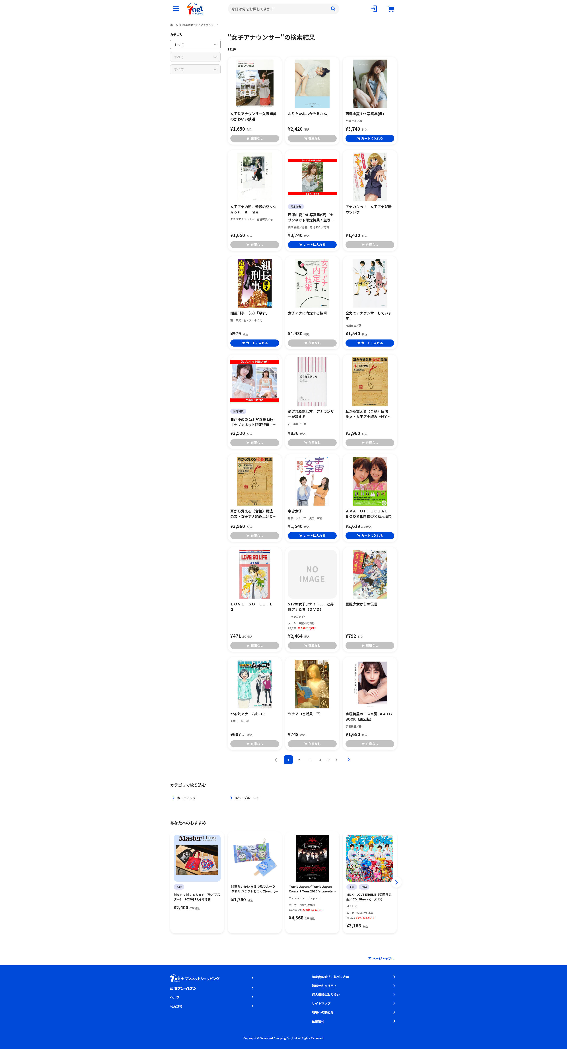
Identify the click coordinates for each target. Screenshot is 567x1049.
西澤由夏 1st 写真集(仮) (365, 113)
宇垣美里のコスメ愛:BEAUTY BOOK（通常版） (369, 716)
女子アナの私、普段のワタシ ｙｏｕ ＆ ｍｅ (254, 209)
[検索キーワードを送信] (333, 9)
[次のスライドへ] (396, 882)
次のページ (348, 759)
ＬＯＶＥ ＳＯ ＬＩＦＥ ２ (254, 606)
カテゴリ (176, 34)
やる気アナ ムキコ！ (248, 713)
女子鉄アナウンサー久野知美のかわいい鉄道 (253, 116)
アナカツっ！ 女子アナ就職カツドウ (369, 209)
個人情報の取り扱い (326, 994)
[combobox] (283, 9)
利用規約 (176, 1006)
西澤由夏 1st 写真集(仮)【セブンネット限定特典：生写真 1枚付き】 (311, 217)
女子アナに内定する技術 (307, 313)
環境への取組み (323, 1012)
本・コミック (186, 798)
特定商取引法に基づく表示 (330, 977)
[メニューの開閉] (176, 9)
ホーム (174, 25)
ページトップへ (383, 958)
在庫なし (257, 138)
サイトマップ (321, 1003)
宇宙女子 (295, 511)
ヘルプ (174, 997)
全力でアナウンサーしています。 (369, 315)
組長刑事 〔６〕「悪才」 (249, 313)
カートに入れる (372, 138)
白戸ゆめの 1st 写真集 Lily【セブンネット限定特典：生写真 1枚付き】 (253, 422)
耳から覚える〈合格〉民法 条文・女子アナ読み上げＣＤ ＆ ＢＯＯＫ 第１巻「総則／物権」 (370, 414)
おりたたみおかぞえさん (307, 113)
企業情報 (318, 1021)
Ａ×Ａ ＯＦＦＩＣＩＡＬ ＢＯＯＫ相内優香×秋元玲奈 (369, 513)
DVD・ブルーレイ (247, 798)
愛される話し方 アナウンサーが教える (311, 414)
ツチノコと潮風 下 (304, 713)
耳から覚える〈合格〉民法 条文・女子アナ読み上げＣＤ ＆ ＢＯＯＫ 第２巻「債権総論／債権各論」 (254, 513)
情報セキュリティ (324, 985)
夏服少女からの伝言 (361, 604)
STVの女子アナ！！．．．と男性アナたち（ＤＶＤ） (311, 606)
